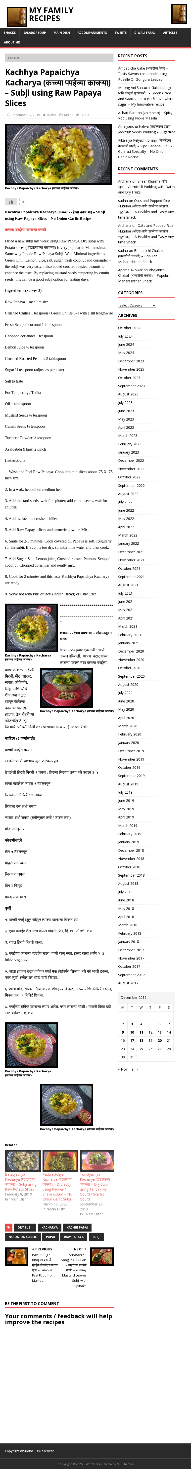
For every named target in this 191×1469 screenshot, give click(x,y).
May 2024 (126, 352)
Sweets (121, 33)
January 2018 (128, 941)
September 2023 (131, 386)
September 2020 (131, 676)
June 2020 (126, 701)
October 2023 (129, 377)
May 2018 (126, 908)
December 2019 (131, 750)
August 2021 (128, 584)
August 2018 (128, 883)
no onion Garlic (23, 1237)
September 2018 (131, 875)
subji (96, 1237)
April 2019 (126, 817)
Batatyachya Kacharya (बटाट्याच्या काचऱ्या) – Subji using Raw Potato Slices (20, 1182)
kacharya (50, 1227)
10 (132, 1032)
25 (141, 1048)
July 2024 (125, 336)
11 (141, 1032)
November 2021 (131, 560)
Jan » (134, 1069)
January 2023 (128, 452)
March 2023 (127, 435)
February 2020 (129, 734)
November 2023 (131, 369)
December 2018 (131, 850)
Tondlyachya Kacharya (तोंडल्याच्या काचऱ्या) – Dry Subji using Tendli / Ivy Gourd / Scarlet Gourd (95, 1186)
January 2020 (128, 742)
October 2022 (129, 477)
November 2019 (131, 759)
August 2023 (128, 394)
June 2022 (126, 510)
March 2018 (127, 925)
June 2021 (126, 601)
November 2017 (131, 958)
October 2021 (129, 568)
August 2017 (128, 983)
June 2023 (126, 410)
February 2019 (129, 833)
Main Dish (62, 33)
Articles (170, 33)
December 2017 (131, 950)
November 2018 (131, 858)
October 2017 (129, 966)
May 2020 (126, 709)
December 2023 (131, 361)
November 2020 (131, 659)
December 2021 (131, 551)
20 (160, 1040)
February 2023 (129, 444)
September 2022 (131, 485)
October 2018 (129, 867)
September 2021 (131, 576)
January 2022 (128, 543)
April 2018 (126, 916)
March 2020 (127, 726)
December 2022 (131, 460)
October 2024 (129, 327)
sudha (51, 115)
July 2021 (125, 593)
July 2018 (125, 891)
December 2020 (131, 651)
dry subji (25, 1227)
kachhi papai (77, 1227)
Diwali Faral (144, 33)
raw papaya (74, 1237)
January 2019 (128, 842)
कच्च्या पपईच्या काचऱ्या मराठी (25, 230)
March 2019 (127, 825)
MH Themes (125, 1464)
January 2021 (128, 643)
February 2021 (129, 634)
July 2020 (125, 692)
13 (160, 1032)
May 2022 (126, 518)
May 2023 (126, 419)
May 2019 (126, 809)
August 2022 (128, 493)
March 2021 (127, 626)
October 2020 (129, 667)
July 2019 (125, 792)
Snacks (10, 33)
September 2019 (131, 775)
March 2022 (127, 535)
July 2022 (125, 502)
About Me (12, 42)
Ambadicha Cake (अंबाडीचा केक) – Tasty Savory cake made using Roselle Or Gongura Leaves (143, 74)
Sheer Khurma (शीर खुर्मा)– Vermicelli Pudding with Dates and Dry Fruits (146, 187)
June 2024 (126, 344)
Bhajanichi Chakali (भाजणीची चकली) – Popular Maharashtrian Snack (140, 256)
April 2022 (126, 527)
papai (50, 1237)
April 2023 (126, 427)
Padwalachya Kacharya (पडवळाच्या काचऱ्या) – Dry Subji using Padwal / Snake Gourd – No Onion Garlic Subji (57, 1186)
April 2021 (126, 618)
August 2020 (128, 684)
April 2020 (126, 717)
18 (141, 1040)
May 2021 (126, 609)
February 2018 (129, 933)
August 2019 (128, 784)
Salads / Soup (34, 33)
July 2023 (125, 402)
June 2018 (126, 900)
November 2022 (131, 468)
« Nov (123, 1069)
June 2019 (126, 800)
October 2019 (129, 767)
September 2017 (131, 974)
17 (132, 1040)
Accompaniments (92, 33)
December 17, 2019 (25, 115)
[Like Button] (11, 201)
